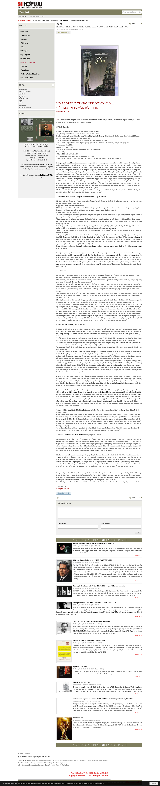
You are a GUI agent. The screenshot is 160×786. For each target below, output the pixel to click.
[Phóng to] (61, 23)
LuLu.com (48, 164)
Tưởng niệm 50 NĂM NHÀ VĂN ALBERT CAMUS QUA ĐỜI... (95, 603)
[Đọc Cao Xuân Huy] (64, 672)
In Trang (57, 498)
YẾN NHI (22, 96)
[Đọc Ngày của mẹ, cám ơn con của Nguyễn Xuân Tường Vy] (64, 548)
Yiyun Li (21, 101)
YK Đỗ (21, 103)
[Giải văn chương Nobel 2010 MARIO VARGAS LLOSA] (64, 571)
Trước (133, 23)
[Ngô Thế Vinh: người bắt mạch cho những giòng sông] (64, 628)
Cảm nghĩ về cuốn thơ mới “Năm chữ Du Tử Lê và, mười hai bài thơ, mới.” (99, 586)
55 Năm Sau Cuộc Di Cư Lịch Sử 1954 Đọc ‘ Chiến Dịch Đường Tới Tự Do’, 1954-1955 (103, 699)
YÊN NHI (22, 94)
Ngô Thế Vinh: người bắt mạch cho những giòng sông (91, 621)
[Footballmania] (64, 728)
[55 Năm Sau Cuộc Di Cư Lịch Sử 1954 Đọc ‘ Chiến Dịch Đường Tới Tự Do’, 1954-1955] (64, 706)
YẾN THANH (23, 98)
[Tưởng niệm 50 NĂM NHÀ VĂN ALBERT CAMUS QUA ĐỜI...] (64, 605)
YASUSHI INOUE (25, 92)
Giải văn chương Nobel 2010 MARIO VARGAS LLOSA (92, 560)
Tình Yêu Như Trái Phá (81, 682)
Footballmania (78, 718)
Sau (139, 23)
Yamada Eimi (23, 89)
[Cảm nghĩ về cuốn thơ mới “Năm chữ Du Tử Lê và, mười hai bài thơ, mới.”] (64, 591)
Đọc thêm (137, 555)
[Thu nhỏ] (57, 23)
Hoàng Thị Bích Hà (63, 32)
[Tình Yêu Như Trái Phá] (64, 687)
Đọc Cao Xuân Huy (80, 667)
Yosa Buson (22, 105)
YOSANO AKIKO (25, 107)
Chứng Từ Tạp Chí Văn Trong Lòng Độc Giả (89, 640)
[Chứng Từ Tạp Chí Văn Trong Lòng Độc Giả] (64, 651)
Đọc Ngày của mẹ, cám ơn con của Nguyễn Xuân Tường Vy (93, 543)
